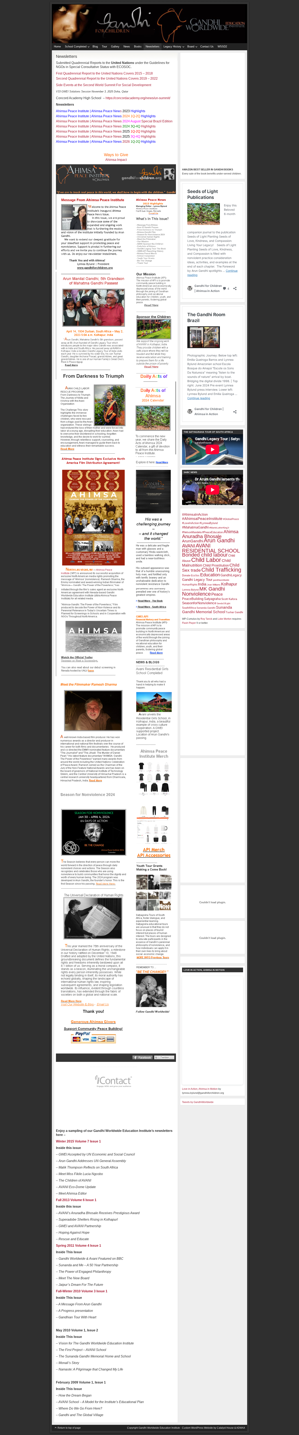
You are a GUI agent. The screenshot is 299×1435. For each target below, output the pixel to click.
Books (138, 46)
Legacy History (171, 47)
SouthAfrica (189, 607)
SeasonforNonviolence (199, 603)
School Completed (74, 47)
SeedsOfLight (223, 603)
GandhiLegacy (231, 575)
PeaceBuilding (192, 599)
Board (189, 47)
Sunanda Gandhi (205, 607)
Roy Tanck (206, 618)
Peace (217, 594)
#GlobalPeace (231, 519)
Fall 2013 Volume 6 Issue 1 (76, 1200)
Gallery (115, 46)
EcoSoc (195, 575)
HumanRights (189, 584)
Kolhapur (229, 584)
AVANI (188, 545)
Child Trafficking (221, 570)
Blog (95, 46)
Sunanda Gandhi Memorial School (207, 609)
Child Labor (206, 559)
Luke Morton (224, 618)
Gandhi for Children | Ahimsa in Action (149, 14)
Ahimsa (231, 531)
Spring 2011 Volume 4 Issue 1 (78, 1245)
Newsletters (152, 46)
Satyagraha (212, 599)
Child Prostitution (216, 565)
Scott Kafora (229, 599)
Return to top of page (69, 1427)
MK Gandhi (212, 589)
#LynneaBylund (209, 523)
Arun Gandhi (219, 540)
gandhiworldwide (221, 580)
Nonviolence (196, 594)
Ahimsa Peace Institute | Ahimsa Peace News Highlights (106, 126)
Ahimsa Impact (116, 159)
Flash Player (189, 623)
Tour (104, 46)
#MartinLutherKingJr (219, 527)
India (202, 584)
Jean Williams (213, 584)
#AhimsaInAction (195, 514)
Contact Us (207, 46)
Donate (186, 575)
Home (57, 46)
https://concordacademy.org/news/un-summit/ (138, 98)
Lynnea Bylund (190, 589)
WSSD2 (222, 46)
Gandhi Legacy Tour (197, 580)
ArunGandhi (192, 541)
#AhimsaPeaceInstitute (202, 518)
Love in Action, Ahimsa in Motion (200, 1088)
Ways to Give (116, 154)
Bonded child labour (205, 555)
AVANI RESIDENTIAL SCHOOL (211, 548)
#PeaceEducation (212, 532)
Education (210, 574)
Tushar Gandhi (234, 612)
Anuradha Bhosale (202, 536)
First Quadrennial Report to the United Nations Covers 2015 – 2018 (104, 73)
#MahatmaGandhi (195, 527)
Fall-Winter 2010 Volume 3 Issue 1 (81, 1291)
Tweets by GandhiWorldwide (198, 1102)
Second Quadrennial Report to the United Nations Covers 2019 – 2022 (107, 78)
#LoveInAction (190, 523)
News (126, 46)
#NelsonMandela (192, 532)
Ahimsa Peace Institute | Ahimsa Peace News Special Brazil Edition (114, 121)
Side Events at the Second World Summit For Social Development (103, 85)
